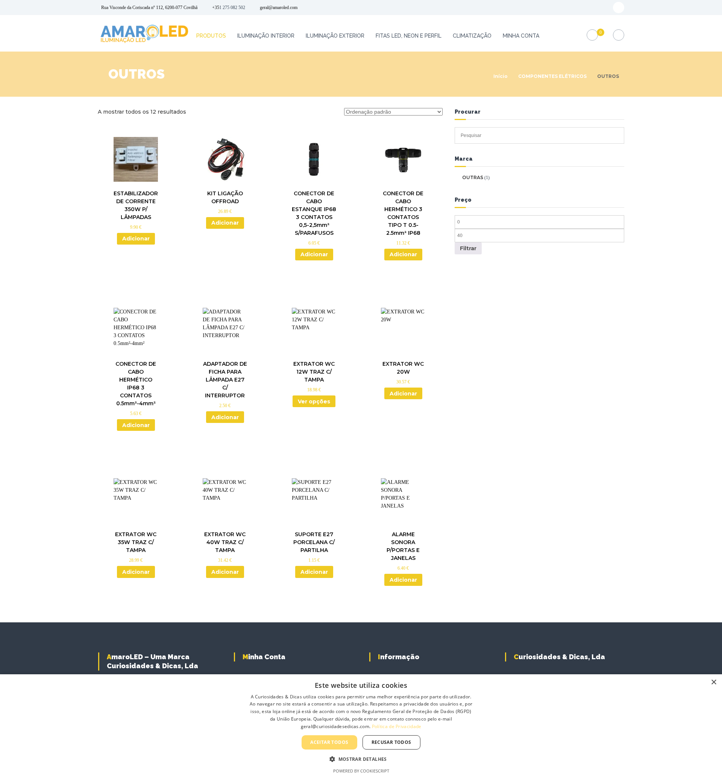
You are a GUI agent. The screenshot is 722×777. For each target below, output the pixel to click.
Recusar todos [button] (391, 742)
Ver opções (314, 401)
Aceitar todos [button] (329, 742)
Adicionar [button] (136, 238)
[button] (361, 759)
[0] (592, 35)
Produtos (211, 36)
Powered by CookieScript (361, 771)
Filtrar (468, 248)
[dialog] (361, 725)
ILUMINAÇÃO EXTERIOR (335, 36)
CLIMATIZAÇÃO (472, 36)
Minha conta (521, 36)
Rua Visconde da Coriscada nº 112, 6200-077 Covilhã (149, 7)
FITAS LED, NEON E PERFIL (408, 36)
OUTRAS (472, 177)
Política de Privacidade (397, 726)
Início (500, 76)
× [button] (713, 682)
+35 (215, 7)
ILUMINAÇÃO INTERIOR (265, 36)
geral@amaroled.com (278, 7)
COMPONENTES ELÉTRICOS (552, 76)
